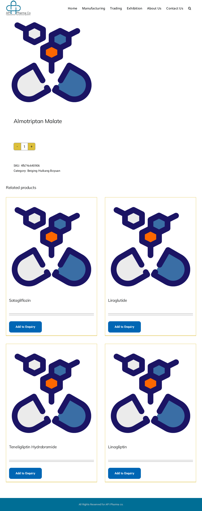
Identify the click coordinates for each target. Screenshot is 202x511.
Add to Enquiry (25, 327)
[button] (189, 8)
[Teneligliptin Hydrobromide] (51, 391)
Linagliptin (117, 446)
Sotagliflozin (20, 300)
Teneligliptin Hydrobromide (33, 446)
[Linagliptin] (150, 391)
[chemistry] (51, 62)
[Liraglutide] (150, 244)
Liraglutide (117, 300)
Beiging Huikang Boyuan (43, 171)
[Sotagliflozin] (51, 244)
